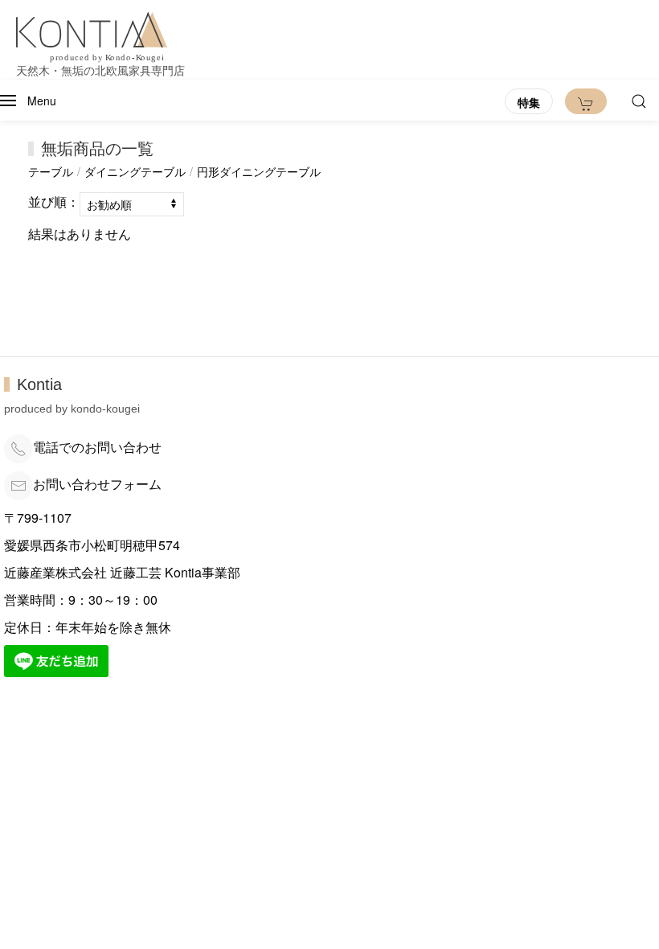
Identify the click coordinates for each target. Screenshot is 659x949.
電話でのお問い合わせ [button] (97, 447)
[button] (28, 100)
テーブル (50, 171)
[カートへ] (586, 101)
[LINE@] (56, 659)
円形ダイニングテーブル (259, 171)
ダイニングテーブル (135, 171)
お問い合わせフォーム (97, 483)
